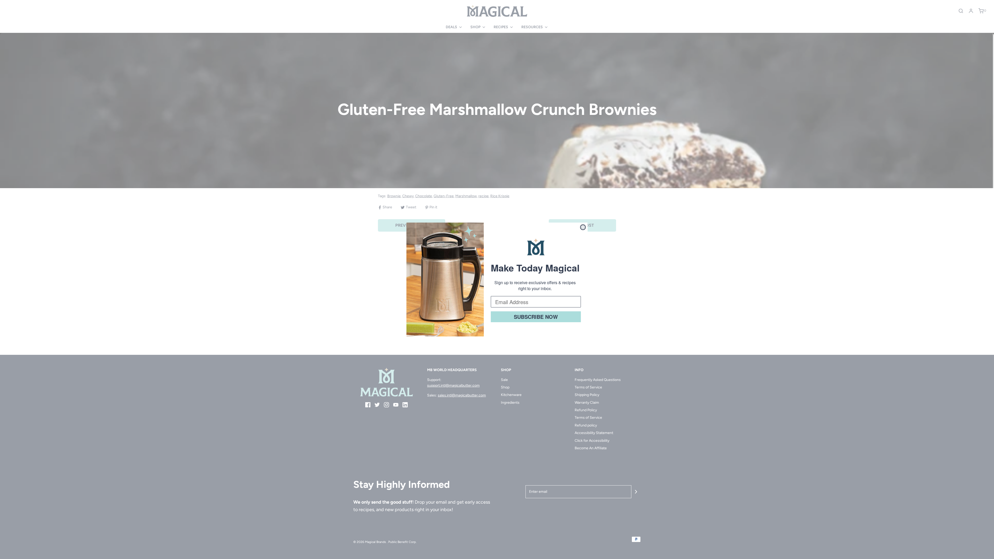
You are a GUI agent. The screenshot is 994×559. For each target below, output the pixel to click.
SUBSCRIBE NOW (536, 316)
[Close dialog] (583, 227)
